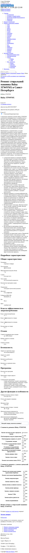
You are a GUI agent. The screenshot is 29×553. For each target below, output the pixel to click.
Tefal (11, 60)
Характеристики (14, 114)
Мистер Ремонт (10, 551)
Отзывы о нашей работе (13, 16)
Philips (12, 59)
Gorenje (9, 36)
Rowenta (12, 67)
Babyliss (12, 64)
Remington (13, 66)
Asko (8, 27)
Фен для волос (11, 62)
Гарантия (9, 20)
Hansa (8, 37)
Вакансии (9, 19)
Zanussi (9, 52)
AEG (8, 24)
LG (8, 44)
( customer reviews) (6, 104)
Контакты (6, 69)
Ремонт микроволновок (10, 528)
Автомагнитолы (11, 56)
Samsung (9, 49)
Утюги (9, 57)
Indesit (8, 40)
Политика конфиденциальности (16, 17)
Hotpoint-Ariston (11, 39)
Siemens (9, 50)
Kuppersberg (10, 43)
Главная (6, 13)
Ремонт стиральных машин (11, 23)
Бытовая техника (8, 53)
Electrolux (9, 33)
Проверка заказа (7, 5)
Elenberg (9, 34)
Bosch (8, 30)
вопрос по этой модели (12, 511)
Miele (8, 46)
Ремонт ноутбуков (9, 530)
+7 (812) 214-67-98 (6, 4)
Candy (8, 32)
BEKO (9, 29)
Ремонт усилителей (9, 22)
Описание (7, 114)
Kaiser (8, 42)
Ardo (8, 26)
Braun (11, 63)
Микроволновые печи (13, 54)
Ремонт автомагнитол (10, 531)
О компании (10, 14)
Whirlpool (9, 47)
